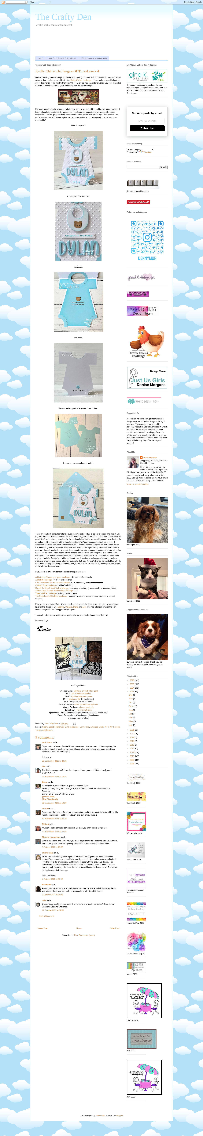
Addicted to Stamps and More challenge (52, 577)
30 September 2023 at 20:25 (54, 819)
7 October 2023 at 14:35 (52, 895)
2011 (132, 752)
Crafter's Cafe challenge (45, 585)
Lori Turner (47, 743)
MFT (107, 727)
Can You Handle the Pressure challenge (52, 582)
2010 (132, 756)
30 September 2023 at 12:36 (54, 803)
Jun (131, 718)
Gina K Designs (71, 727)
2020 (132, 733)
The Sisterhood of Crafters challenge (51, 596)
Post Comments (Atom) (84, 935)
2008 (132, 764)
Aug (131, 710)
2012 (132, 749)
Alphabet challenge (43, 580)
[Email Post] (74, 724)
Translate (147, 152)
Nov (131, 699)
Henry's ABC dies (84, 710)
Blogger (119, 1115)
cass (44, 900)
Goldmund (100, 1115)
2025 (132, 684)
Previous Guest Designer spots (94, 58)
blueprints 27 (74, 699)
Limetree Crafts (97, 727)
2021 (132, 730)
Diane (75, 607)
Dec (131, 695)
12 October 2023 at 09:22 (53, 910)
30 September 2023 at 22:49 (54, 831)
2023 (132, 692)
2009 (132, 760)
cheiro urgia (47, 853)
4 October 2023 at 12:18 (52, 879)
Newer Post (43, 928)
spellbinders (47, 730)
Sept (131, 706)
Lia (43, 766)
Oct (131, 702)
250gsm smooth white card (86, 691)
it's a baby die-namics (81, 694)
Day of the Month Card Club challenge (51, 588)
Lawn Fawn (84, 727)
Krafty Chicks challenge (80, 80)
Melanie (68, 607)
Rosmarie (46, 885)
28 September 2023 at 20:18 (54, 761)
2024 (132, 688)
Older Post (114, 928)
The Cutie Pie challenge (45, 593)
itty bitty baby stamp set (81, 696)
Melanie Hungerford (51, 837)
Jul (130, 714)
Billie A (45, 824)
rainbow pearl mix (86, 707)
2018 (132, 741)
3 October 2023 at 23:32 (52, 847)
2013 (132, 745)
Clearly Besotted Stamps (53, 727)
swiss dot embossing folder (86, 704)
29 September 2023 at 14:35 (54, 776)
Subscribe (147, 128)
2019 (132, 737)
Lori (84, 607)
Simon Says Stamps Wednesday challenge (54, 591)
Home (40, 58)
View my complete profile (137, 484)
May (131, 721)
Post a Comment (46, 916)
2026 (132, 680)
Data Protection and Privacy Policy (62, 58)
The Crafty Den (63, 17)
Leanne (61, 607)
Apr (131, 725)
